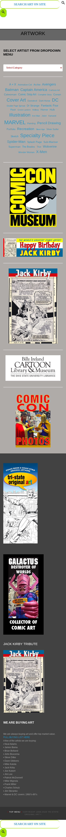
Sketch (15, 136)
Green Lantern (24, 110)
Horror (44, 109)
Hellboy (35, 110)
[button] (63, 3)
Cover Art (16, 99)
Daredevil (32, 101)
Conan (57, 94)
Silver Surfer (52, 129)
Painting (31, 123)
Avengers (49, 84)
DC (55, 99)
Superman (14, 146)
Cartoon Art (54, 90)
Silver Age (40, 129)
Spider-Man (16, 142)
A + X (12, 84)
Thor (39, 147)
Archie (37, 84)
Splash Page (34, 141)
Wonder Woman (26, 152)
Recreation (25, 129)
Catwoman (10, 94)
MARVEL (15, 122)
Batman (12, 89)
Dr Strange (33, 105)
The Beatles (28, 146)
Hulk (52, 109)
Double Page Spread (16, 106)
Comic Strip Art (27, 94)
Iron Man (36, 116)
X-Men (41, 152)
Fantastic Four (49, 105)
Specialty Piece (37, 135)
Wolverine (50, 146)
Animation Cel (25, 84)
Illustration (19, 114)
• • (15, 812)
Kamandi (52, 116)
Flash (13, 109)
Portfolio (11, 129)
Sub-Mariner (50, 141)
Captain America (33, 90)
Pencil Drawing (49, 123)
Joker (44, 116)
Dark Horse (44, 101)
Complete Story (45, 95)
